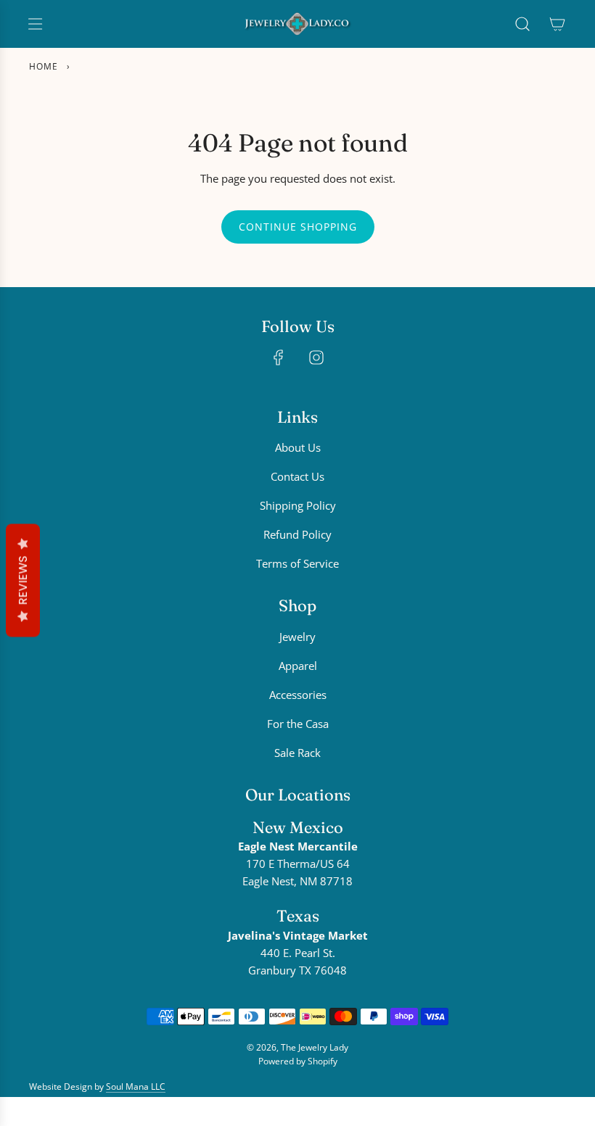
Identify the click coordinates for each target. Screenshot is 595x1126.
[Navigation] (34, 24)
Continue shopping (298, 226)
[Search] (522, 24)
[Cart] (557, 24)
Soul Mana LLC (135, 1086)
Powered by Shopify (297, 1061)
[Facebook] (278, 357)
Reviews (23, 580)
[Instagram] (316, 357)
